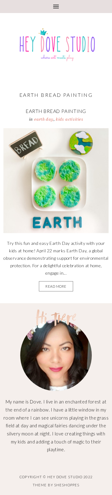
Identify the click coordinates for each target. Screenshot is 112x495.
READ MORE (56, 286)
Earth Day (43, 119)
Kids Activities (69, 119)
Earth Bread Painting (56, 111)
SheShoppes (66, 485)
